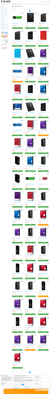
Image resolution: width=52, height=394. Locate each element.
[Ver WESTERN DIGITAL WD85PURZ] (17, 232)
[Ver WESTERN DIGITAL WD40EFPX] (17, 142)
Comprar (30, 81)
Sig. (32, 372)
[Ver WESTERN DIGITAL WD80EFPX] (43, 214)
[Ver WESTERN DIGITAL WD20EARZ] (43, 71)
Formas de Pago (26, 388)
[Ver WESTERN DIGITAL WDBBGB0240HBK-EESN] (17, 321)
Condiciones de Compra (17, 388)
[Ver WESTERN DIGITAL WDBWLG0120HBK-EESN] (30, 214)
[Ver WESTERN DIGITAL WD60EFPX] (30, 196)
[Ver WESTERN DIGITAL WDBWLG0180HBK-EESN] (17, 285)
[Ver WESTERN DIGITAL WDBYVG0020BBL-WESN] (17, 53)
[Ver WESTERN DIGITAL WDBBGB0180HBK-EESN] (43, 285)
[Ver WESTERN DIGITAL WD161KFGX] (30, 321)
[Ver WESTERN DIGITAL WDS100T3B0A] (17, 106)
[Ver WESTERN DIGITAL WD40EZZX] (43, 89)
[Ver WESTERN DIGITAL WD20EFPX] (17, 89)
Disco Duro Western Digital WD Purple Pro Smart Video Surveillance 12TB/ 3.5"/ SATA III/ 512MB (17, 310)
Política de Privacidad (21, 382)
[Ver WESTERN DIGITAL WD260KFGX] (17, 357)
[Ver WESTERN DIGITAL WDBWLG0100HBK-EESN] (43, 196)
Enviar (23, 384)
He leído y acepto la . (19, 382)
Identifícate (41, 1)
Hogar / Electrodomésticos (4, 24)
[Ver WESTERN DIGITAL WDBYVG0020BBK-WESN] (30, 35)
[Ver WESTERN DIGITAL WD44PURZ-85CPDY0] (30, 142)
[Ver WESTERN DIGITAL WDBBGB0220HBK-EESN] (30, 303)
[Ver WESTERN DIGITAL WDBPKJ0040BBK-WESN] (30, 89)
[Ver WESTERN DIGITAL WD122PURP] (17, 303)
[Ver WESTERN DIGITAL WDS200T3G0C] (30, 178)
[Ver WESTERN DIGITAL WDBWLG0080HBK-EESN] (43, 160)
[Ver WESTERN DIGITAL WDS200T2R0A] (43, 267)
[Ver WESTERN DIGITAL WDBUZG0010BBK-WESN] (43, 17)
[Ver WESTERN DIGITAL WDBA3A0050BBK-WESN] (30, 106)
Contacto (46, 1)
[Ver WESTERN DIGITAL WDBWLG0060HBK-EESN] (43, 142)
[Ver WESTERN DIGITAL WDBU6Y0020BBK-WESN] (17, 35)
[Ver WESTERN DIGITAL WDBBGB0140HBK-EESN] (17, 250)
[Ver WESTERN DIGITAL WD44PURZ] (43, 124)
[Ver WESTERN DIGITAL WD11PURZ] (43, 53)
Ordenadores (2, 4)
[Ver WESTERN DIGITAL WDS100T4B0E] (17, 124)
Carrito (49, 1)
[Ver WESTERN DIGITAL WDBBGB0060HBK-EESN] (17, 160)
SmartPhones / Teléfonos (4, 9)
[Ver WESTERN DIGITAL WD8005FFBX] (30, 250)
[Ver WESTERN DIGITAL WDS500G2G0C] (17, 17)
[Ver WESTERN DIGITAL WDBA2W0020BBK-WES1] (30, 53)
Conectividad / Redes (3, 14)
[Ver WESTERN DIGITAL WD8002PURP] (43, 232)
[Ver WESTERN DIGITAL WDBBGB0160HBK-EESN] (17, 267)
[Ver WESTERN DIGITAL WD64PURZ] (17, 196)
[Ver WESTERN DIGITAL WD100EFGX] (30, 267)
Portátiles (2, 7)
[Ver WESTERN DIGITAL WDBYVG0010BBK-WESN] (30, 17)
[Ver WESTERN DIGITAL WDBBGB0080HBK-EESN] (17, 178)
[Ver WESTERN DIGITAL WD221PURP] (17, 339)
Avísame (17, 81)
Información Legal (26, 386)
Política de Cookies (26, 387)
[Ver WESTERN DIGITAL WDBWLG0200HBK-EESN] (30, 285)
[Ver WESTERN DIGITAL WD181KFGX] (43, 321)
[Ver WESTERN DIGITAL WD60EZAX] (30, 160)
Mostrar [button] (47, 372)
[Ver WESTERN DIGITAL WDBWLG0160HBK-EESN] (43, 250)
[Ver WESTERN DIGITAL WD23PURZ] (30, 71)
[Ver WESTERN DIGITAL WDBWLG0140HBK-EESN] (30, 232)
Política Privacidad (16, 387)
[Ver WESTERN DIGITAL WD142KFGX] (43, 303)
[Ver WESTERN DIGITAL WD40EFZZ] (30, 124)
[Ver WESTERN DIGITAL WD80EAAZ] (17, 214)
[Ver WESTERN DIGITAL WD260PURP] (43, 339)
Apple (2, 29)
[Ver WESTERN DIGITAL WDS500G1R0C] (43, 178)
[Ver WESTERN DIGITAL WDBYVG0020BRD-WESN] (43, 35)
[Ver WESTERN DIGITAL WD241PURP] (30, 339)
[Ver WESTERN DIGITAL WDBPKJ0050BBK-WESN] (43, 106)
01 (29, 372)
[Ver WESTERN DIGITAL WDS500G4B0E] (17, 71)
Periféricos (2, 19)
